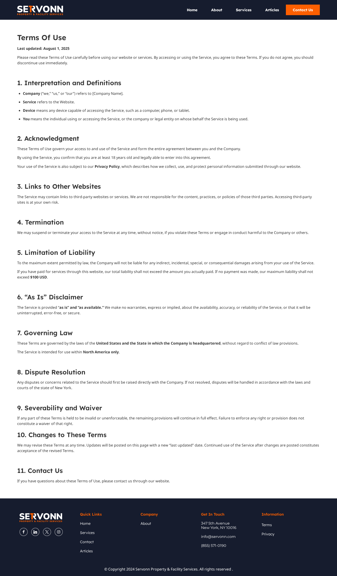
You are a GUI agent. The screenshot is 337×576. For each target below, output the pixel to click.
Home (192, 10)
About (216, 10)
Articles (272, 10)
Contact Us (303, 10)
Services (243, 10)
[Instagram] (59, 532)
